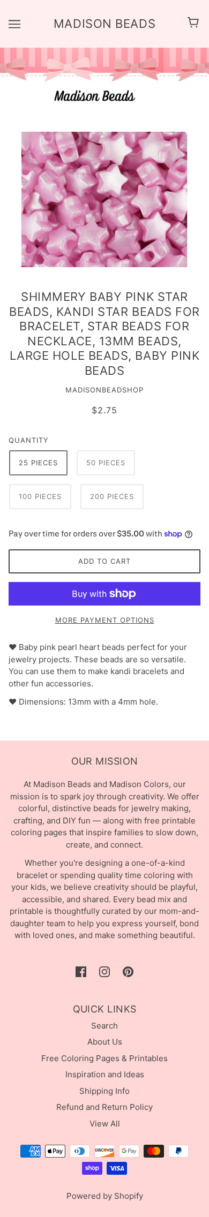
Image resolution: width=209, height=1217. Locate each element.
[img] (81, 971)
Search (104, 1026)
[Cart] (194, 23)
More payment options (104, 620)
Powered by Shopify (104, 1196)
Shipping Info (104, 1091)
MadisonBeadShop (104, 389)
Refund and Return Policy (104, 1107)
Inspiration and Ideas (104, 1074)
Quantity (29, 440)
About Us (104, 1042)
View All (104, 1123)
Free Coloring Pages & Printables (104, 1058)
